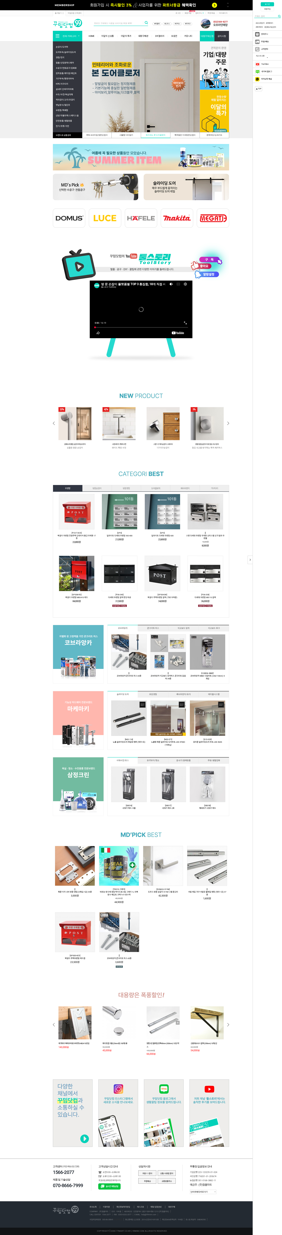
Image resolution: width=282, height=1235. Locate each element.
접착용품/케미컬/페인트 (66, 73)
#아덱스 (177, 24)
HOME (91, 36)
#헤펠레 (157, 24)
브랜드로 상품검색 (63, 135)
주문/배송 (211, 13)
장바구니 (199, 13)
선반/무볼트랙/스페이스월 (67, 115)
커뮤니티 (188, 36)
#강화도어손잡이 (270, 27)
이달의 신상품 (107, 36)
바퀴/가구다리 (62, 84)
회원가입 (188, 13)
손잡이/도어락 (62, 47)
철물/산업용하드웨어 (65, 63)
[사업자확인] (117, 1220)
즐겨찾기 (58, 13)
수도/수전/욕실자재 (64, 94)
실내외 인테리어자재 (64, 89)
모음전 (174, 36)
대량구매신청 (207, 36)
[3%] (207, 424)
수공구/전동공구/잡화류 (66, 68)
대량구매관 (143, 36)
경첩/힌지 (60, 57)
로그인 (178, 13)
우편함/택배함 (62, 110)
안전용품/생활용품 (64, 121)
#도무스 (167, 24)
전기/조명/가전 (62, 126)
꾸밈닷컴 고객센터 (75, 13)
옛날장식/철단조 (63, 105)
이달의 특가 (126, 36)
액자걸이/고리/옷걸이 (65, 100)
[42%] (119, 424)
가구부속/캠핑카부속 (65, 78)
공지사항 (222, 36)
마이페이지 (223, 13)
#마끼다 (187, 24)
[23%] (75, 424)
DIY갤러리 (159, 36)
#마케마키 (269, 23)
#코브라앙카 (260, 23)
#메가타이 (259, 27)
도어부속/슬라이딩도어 (66, 52)
